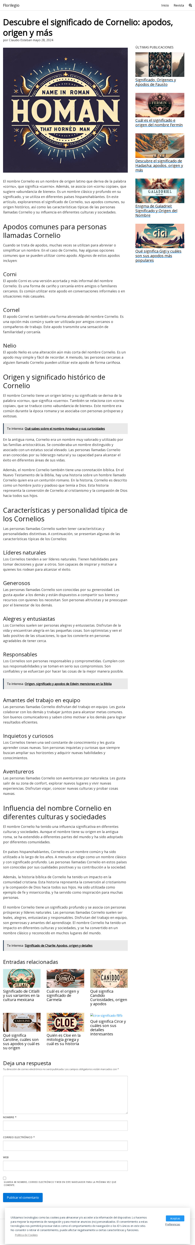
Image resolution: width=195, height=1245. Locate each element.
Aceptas (175, 1218)
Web (6, 1157)
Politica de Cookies (26, 1235)
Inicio (165, 5)
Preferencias (172, 1224)
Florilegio (11, 5)
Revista (179, 5)
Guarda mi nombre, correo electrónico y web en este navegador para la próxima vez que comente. (60, 1184)
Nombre (10, 1117)
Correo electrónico (19, 1137)
